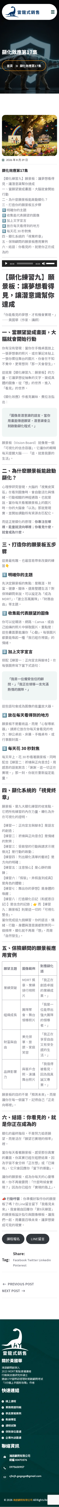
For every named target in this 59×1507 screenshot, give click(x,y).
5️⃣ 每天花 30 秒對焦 (16, 231)
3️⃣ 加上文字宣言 (14, 220)
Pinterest (20, 1265)
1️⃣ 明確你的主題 (14, 210)
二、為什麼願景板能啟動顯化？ (25, 199)
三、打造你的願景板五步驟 (21, 204)
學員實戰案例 (13, 1413)
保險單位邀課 (13, 1431)
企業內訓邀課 (13, 1438)
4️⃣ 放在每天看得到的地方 (20, 225)
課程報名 (13, 1238)
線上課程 (11, 1401)
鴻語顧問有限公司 (23, 1500)
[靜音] (43, 263)
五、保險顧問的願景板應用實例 (25, 241)
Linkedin (45, 1260)
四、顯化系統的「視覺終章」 (23, 236)
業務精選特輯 (13, 1407)
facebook (20, 1260)
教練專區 (11, 1419)
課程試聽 (11, 1425)
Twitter (32, 1260)
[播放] (6, 263)
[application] (29, 263)
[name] (19, 11)
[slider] (50, 263)
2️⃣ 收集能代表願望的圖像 (20, 215)
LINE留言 (38, 1238)
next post (11, 1291)
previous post (20, 1284)
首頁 (10, 65)
